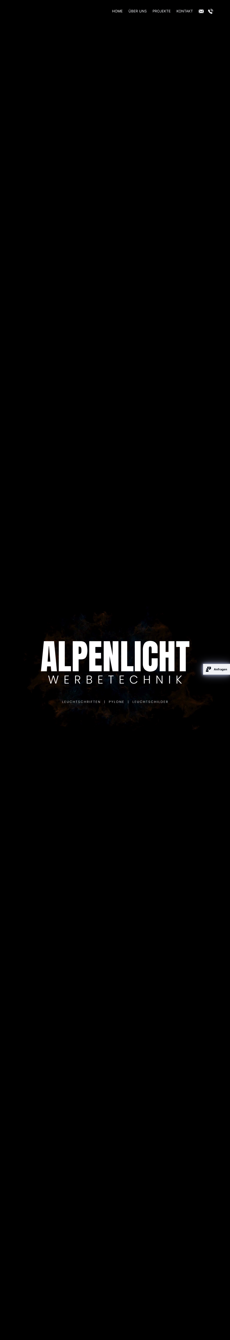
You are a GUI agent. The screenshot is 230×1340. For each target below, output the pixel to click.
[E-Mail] (201, 11)
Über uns (137, 11)
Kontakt (184, 11)
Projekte (162, 11)
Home (117, 11)
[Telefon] (210, 11)
